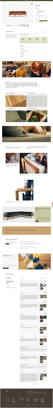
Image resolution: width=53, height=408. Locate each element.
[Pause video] (18, 162)
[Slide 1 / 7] (8, 25)
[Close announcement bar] (52, 0)
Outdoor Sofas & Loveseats (41, 3)
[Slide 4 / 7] (17, 25)
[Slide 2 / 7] (11, 25)
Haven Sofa (45, 3)
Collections (38, 3)
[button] (7, 289)
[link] (9, 278)
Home (35, 3)
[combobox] (43, 278)
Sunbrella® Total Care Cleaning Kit (40, 15)
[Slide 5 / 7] (20, 25)
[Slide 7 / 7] (27, 25)
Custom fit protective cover (40, 17)
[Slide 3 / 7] (14, 25)
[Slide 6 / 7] (24, 25)
